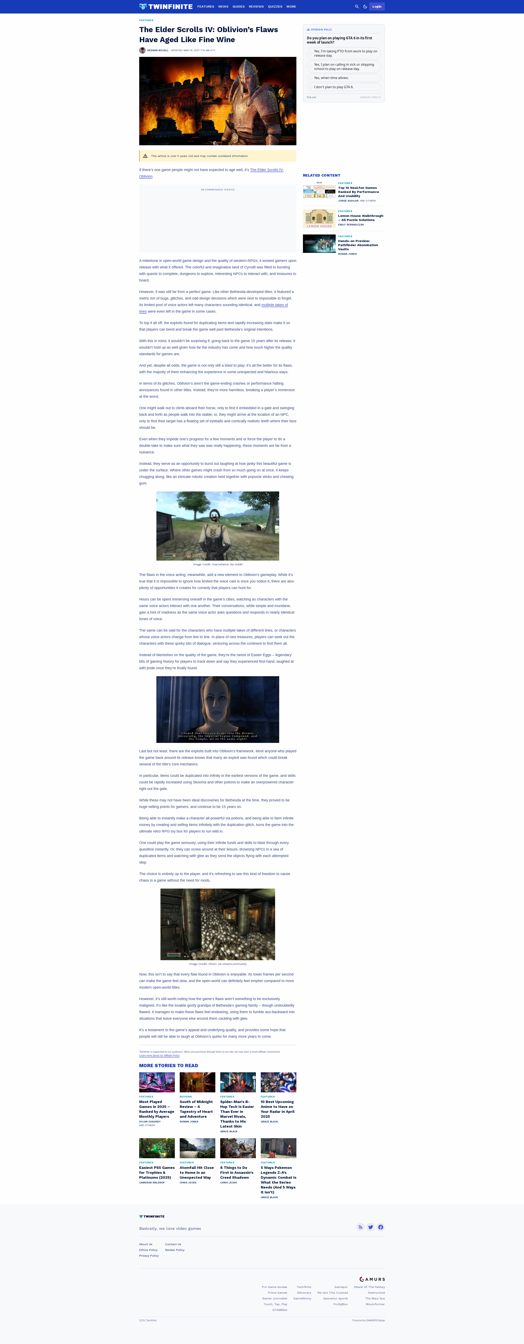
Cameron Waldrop (152, 1182)
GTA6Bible (279, 1309)
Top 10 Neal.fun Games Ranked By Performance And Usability (358, 192)
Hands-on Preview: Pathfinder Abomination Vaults (358, 245)
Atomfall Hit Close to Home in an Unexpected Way (197, 1172)
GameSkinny (302, 1298)
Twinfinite (304, 1287)
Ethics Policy (148, 1250)
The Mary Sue (375, 1298)
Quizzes (275, 6)
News (223, 6)
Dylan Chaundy (150, 1121)
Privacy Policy (149, 1255)
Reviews (256, 6)
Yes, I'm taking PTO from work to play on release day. (345, 53)
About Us (145, 1244)
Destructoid (376, 1292)
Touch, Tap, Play (275, 1304)
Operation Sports (335, 1298)
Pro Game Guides (274, 1287)
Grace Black (228, 1131)
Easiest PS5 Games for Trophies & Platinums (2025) (157, 1172)
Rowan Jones (189, 1121)
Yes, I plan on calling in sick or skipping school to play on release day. (344, 66)
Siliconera (304, 1292)
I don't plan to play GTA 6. (333, 87)
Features (205, 6)
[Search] (357, 6)
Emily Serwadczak (351, 224)
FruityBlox (340, 1304)
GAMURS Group (375, 1320)
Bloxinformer (375, 1304)
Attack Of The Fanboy (369, 1287)
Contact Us (173, 1244)
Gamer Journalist (274, 1298)
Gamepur (341, 1287)
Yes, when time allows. (331, 77)
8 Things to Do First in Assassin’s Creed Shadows (236, 1172)
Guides (239, 6)
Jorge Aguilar (348, 200)
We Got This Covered (332, 1292)
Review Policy (174, 1250)
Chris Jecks (188, 1182)
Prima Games (277, 1292)
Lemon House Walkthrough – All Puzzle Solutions (360, 218)
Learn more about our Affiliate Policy (159, 1055)
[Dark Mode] (365, 6)
